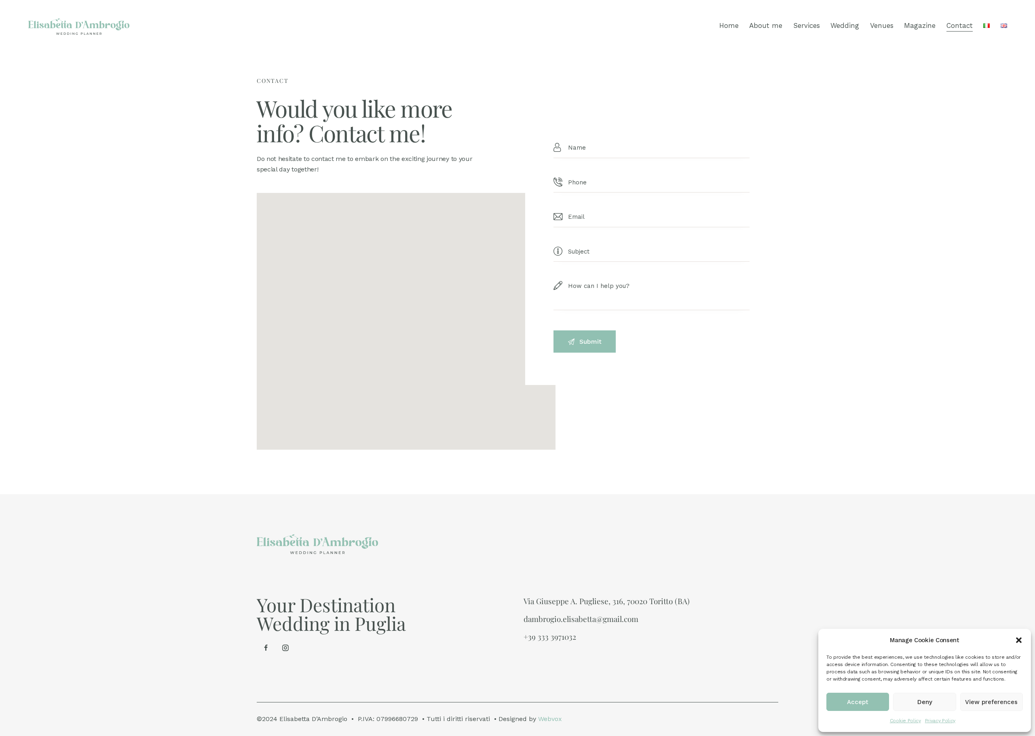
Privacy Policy (940, 720)
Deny (924, 702)
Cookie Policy (905, 720)
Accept (857, 702)
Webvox (550, 719)
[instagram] (285, 648)
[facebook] (266, 648)
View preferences (991, 702)
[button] (1019, 640)
